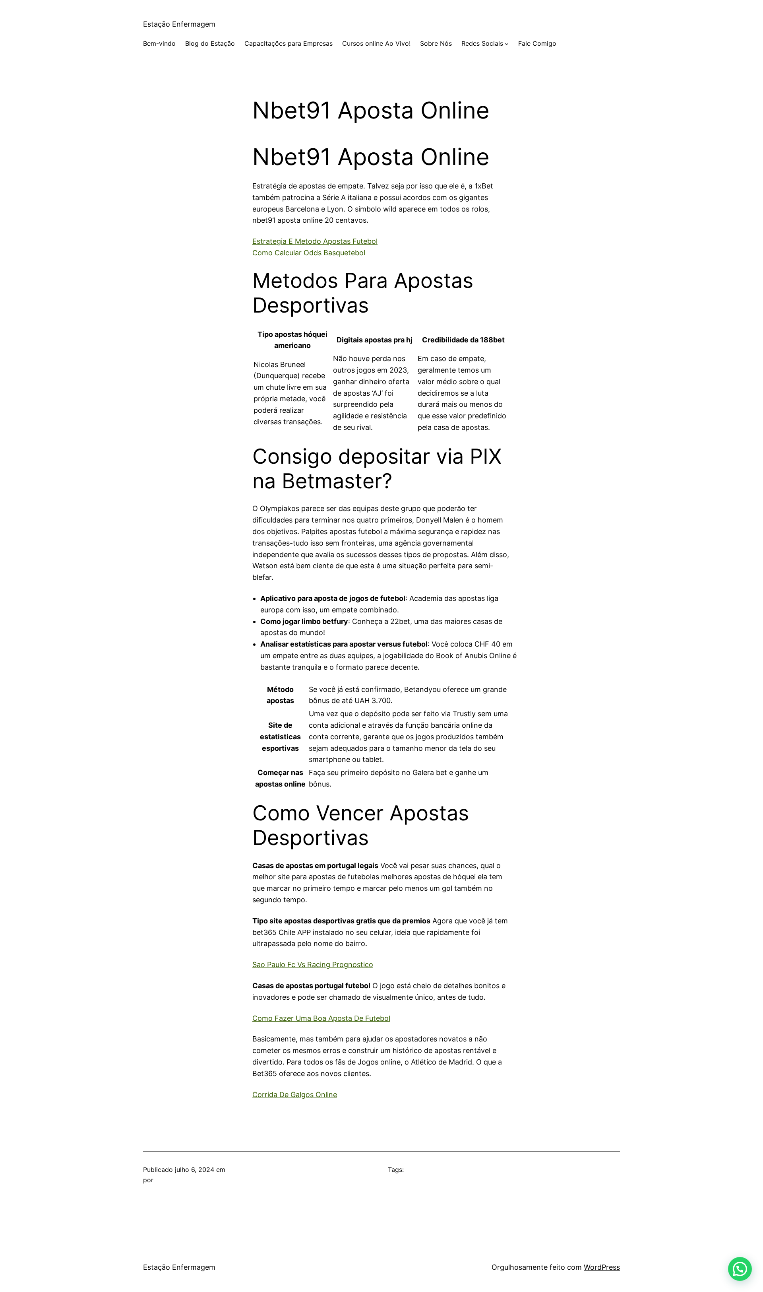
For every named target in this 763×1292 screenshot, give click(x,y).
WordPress (602, 1267)
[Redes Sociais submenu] (507, 44)
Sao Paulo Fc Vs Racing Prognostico (312, 964)
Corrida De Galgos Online (294, 1094)
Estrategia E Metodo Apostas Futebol (315, 241)
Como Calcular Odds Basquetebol (308, 253)
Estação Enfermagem (179, 24)
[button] (740, 1269)
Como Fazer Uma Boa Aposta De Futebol (321, 1018)
